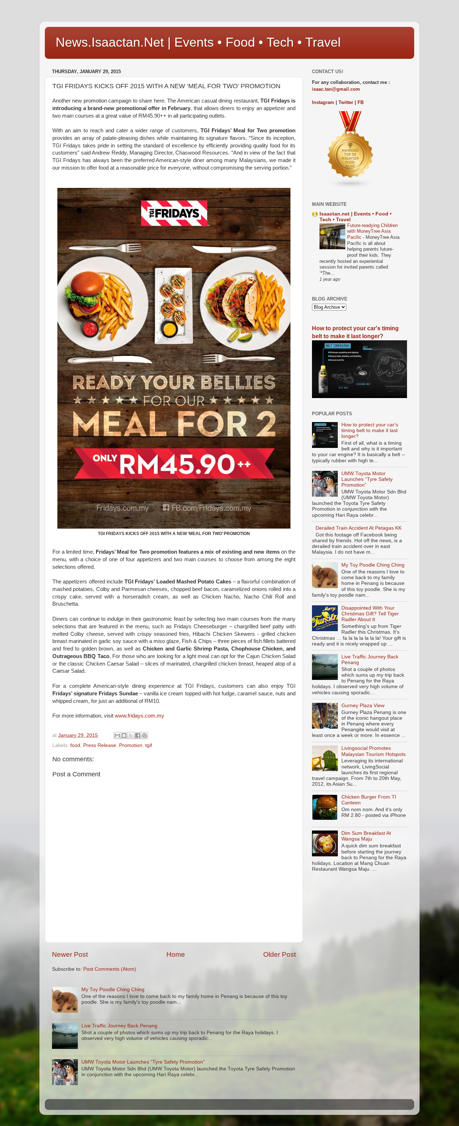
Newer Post (70, 954)
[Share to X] (130, 735)
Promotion (130, 745)
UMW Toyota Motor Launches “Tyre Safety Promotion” (143, 1062)
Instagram (323, 102)
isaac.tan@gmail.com (336, 89)
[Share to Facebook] (137, 735)
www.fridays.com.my (139, 716)
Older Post (279, 954)
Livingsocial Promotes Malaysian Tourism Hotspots (373, 751)
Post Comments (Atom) (109, 969)
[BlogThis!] (124, 735)
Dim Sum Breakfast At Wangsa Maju (366, 836)
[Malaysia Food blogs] (350, 187)
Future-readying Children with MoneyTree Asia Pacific (372, 231)
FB (361, 102)
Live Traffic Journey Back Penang (119, 1025)
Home (175, 954)
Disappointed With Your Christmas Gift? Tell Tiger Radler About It (370, 613)
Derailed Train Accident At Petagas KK (359, 528)
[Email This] (117, 735)
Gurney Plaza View (362, 705)
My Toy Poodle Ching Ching (113, 989)
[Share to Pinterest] (144, 735)
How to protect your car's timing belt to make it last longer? (369, 430)
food (75, 745)
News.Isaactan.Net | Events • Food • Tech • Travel (198, 42)
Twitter (346, 102)
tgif (148, 745)
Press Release (99, 745)
